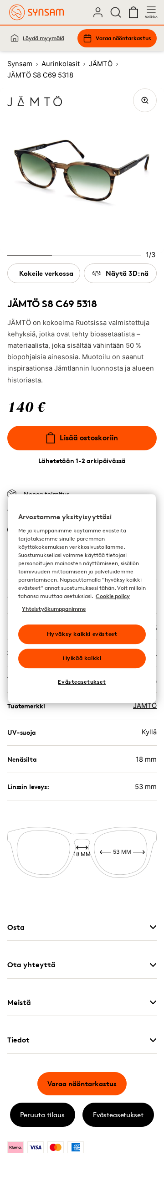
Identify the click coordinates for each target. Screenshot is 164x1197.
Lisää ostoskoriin (89, 437)
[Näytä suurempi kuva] (145, 100)
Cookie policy (113, 596)
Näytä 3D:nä (127, 273)
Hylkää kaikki (82, 658)
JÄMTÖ (145, 706)
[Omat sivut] (98, 12)
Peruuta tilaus (42, 1114)
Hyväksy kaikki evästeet (82, 633)
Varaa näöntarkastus (123, 38)
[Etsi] (115, 12)
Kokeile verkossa (46, 273)
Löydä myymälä (43, 38)
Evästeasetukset (118, 1114)
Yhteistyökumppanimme (54, 608)
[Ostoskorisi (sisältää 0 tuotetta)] (133, 12)
